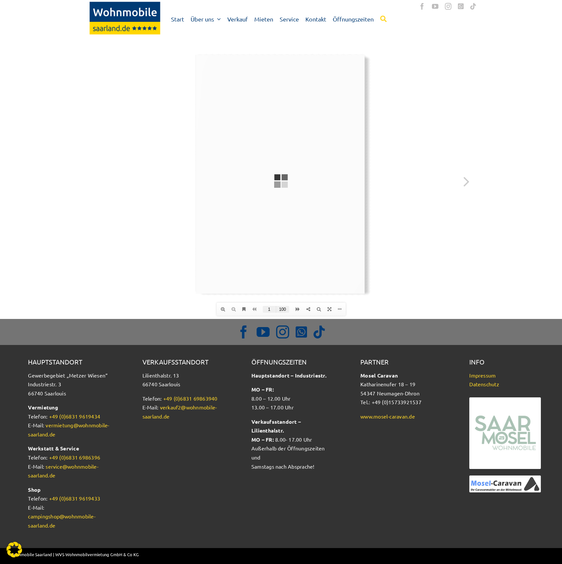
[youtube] (435, 6)
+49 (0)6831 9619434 (74, 416)
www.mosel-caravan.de (387, 416)
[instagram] (448, 6)
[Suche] (383, 18)
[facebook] (422, 6)
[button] (14, 549)
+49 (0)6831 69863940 (190, 398)
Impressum (482, 375)
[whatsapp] (461, 6)
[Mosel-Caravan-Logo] (505, 479)
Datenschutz (484, 384)
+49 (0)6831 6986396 (74, 457)
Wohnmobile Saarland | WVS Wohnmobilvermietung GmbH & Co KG (74, 554)
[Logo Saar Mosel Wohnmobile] (505, 400)
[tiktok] (473, 6)
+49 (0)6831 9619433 (74, 498)
